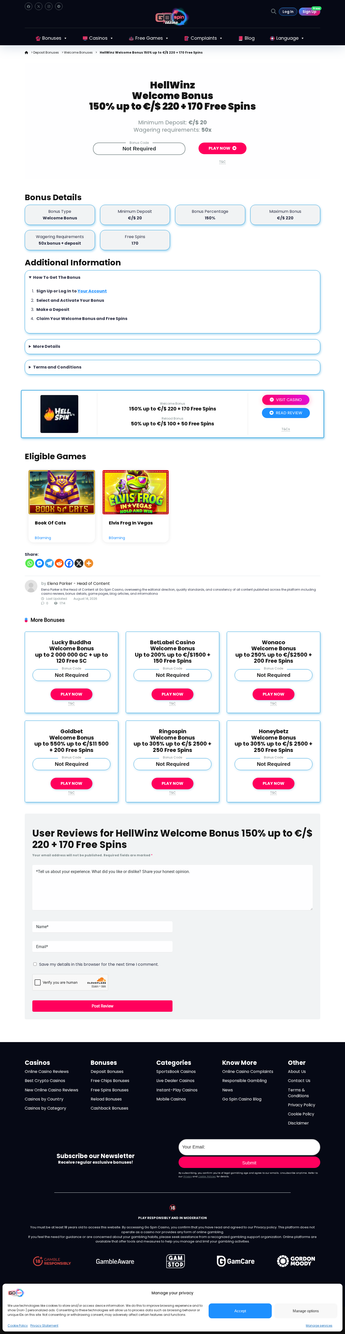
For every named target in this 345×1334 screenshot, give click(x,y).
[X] (79, 563)
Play (61, 492)
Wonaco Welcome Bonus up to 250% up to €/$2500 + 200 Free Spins (273, 652)
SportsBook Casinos (176, 1071)
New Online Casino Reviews (51, 1090)
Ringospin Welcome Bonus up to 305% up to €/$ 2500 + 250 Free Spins (172, 741)
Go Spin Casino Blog (241, 1099)
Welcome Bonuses (78, 52)
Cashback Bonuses (109, 1108)
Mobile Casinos (171, 1099)
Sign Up (311, 11)
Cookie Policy (18, 1325)
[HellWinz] (59, 431)
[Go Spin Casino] (172, 16)
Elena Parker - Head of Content (78, 583)
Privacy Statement (44, 1325)
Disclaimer (298, 1123)
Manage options (306, 1311)
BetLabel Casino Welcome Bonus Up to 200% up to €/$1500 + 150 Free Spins (172, 652)
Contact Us (299, 1081)
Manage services (319, 1325)
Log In (288, 11)
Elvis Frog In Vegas (131, 523)
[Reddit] (59, 563)
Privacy (187, 1176)
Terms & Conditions (298, 1093)
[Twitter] (38, 6)
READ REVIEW (288, 413)
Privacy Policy (301, 1105)
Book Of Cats (50, 523)
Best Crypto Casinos (45, 1081)
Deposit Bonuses (46, 52)
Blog (250, 38)
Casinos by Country (44, 1099)
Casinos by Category (45, 1108)
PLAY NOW (220, 148)
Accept (240, 1311)
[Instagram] (49, 6)
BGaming (43, 538)
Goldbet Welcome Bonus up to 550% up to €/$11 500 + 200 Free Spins (71, 741)
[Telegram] (59, 6)
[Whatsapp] (29, 563)
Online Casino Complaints (247, 1071)
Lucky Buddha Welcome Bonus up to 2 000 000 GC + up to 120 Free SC (71, 652)
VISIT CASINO (288, 400)
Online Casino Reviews (47, 1071)
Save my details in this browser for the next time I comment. (99, 964)
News (227, 1090)
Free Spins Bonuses (110, 1090)
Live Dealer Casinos (175, 1081)
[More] (88, 563)
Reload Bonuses (106, 1099)
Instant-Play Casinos (177, 1090)
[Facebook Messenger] (39, 563)
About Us (297, 1071)
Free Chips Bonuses (110, 1081)
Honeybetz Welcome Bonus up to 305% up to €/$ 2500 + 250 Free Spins (273, 741)
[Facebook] (28, 6)
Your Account (92, 291)
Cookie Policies (207, 1176)
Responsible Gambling (244, 1081)
